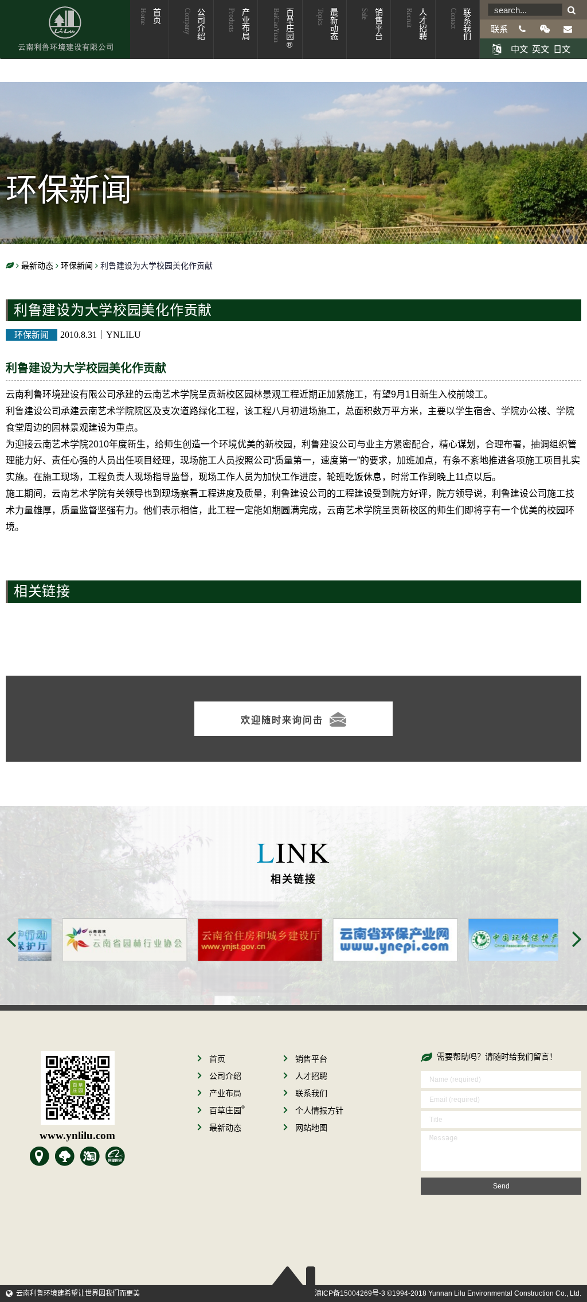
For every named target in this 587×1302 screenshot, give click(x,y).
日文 (561, 49)
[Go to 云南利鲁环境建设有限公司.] (10, 266)
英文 (540, 49)
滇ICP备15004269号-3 (350, 1293)
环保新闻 (31, 335)
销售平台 (371, 24)
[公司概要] (39, 1156)
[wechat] (545, 29)
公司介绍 (194, 24)
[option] (86, 940)
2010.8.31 (78, 335)
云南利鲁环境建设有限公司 (65, 29)
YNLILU (123, 335)
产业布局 (238, 24)
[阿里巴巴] (115, 1156)
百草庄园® (283, 28)
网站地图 (311, 1127)
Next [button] (576, 939)
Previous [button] (11, 939)
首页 (150, 16)
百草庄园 (227, 1110)
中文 (519, 49)
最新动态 (327, 24)
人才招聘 (416, 24)
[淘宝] (90, 1156)
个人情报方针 (319, 1110)
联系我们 (460, 24)
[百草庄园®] (65, 1156)
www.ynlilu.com (77, 1135)
